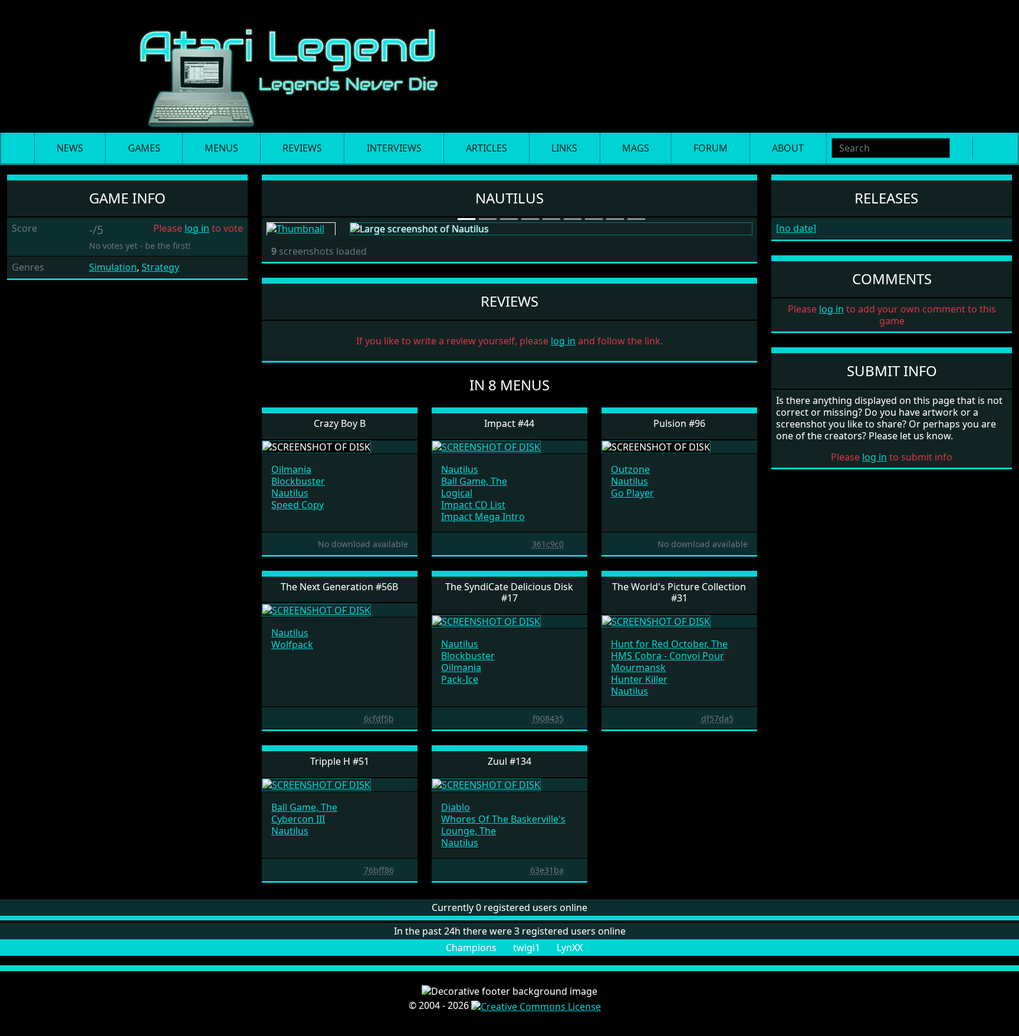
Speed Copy (297, 504)
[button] (380, 228)
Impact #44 (509, 423)
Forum (710, 148)
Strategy (160, 267)
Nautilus (289, 492)
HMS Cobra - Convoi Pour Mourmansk (667, 661)
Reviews (302, 148)
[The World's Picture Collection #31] (656, 620)
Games (144, 148)
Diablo (455, 807)
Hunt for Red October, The (669, 643)
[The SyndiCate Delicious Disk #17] (486, 620)
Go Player (632, 492)
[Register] (983, 148)
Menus (221, 148)
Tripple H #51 (339, 761)
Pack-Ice (459, 679)
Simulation (113, 267)
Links (564, 148)
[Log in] (1002, 148)
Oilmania (291, 469)
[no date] (796, 228)
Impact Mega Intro (483, 516)
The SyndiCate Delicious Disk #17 (509, 592)
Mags (635, 148)
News (70, 148)
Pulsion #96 (679, 423)
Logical (456, 492)
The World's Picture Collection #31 (679, 592)
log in (197, 228)
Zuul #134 (509, 761)
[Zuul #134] (486, 784)
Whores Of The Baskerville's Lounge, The (503, 825)
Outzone (630, 469)
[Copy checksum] (526, 543)
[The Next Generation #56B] (316, 609)
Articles (486, 148)
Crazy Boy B (340, 423)
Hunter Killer (639, 679)
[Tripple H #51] (316, 784)
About (788, 148)
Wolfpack (292, 644)
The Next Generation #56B (339, 586)
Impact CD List (473, 504)
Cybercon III (298, 819)
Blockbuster (298, 481)
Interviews (394, 148)
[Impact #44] (486, 446)
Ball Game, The (474, 481)
